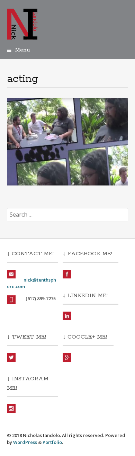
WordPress (25, 442)
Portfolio (52, 442)
